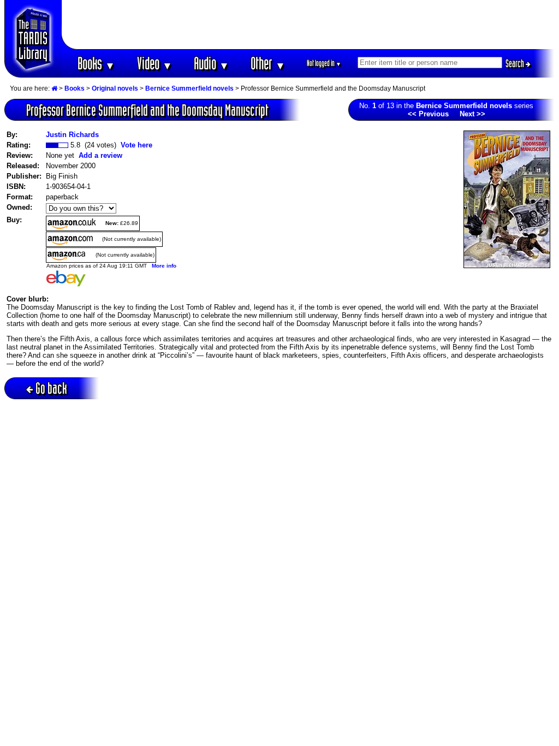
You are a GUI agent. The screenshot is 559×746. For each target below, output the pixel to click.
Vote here (136, 145)
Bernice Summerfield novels (189, 88)
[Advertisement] (308, 24)
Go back (51, 388)
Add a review (100, 155)
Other (268, 63)
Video (155, 63)
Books (96, 63)
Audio (211, 63)
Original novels (115, 88)
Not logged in (324, 63)
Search (516, 63)
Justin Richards (72, 135)
